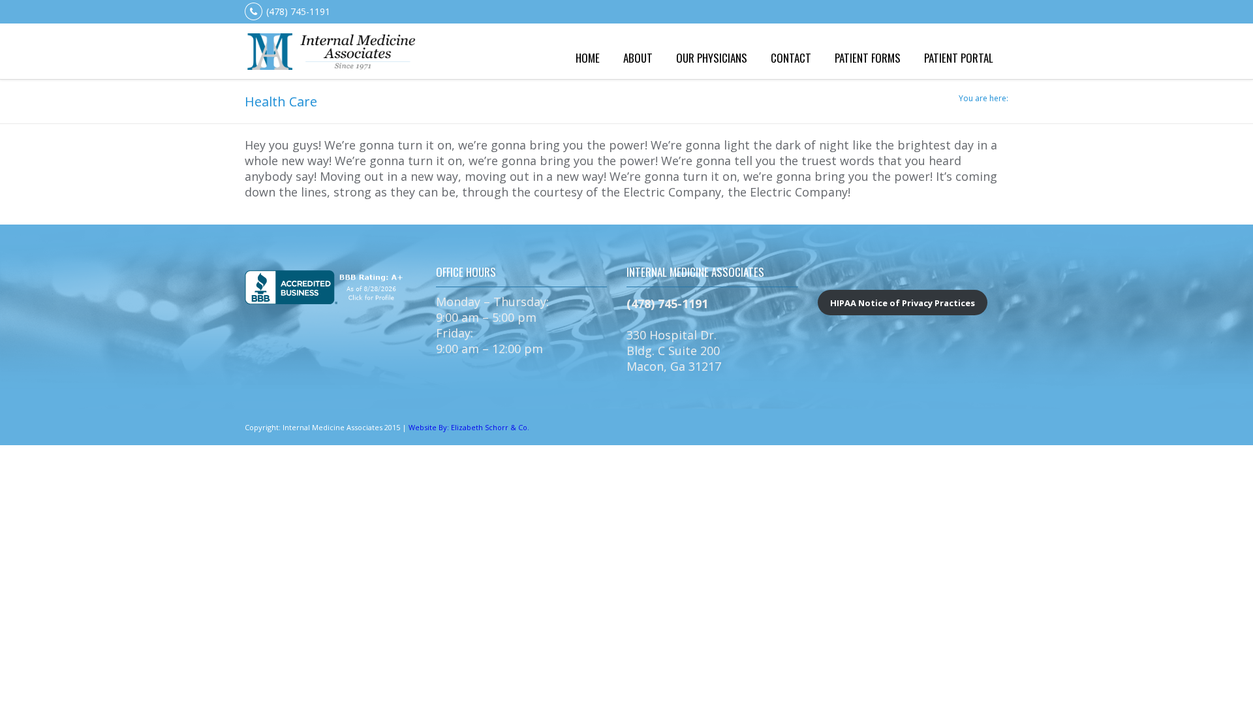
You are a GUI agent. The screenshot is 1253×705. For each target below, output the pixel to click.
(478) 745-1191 (298, 11)
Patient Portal (958, 58)
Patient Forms (868, 58)
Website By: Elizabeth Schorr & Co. (469, 427)
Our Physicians (711, 58)
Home (588, 58)
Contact (791, 58)
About (638, 58)
